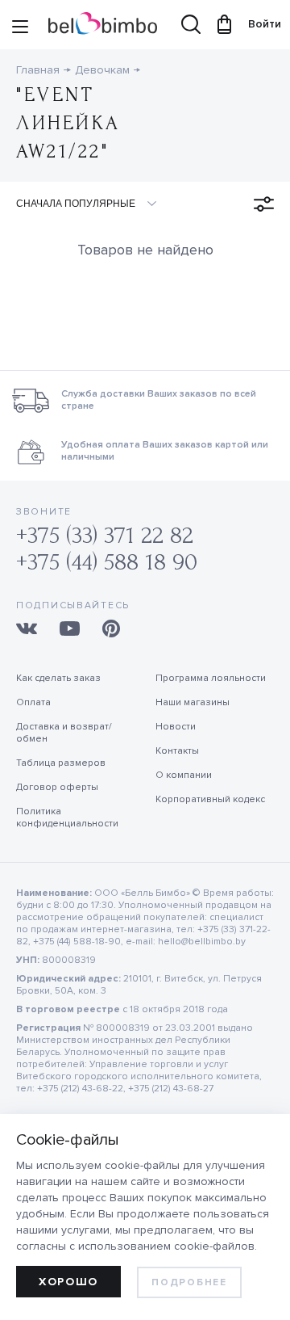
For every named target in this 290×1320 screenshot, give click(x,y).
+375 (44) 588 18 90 (106, 562)
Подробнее (188, 1282)
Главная (38, 70)
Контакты (177, 751)
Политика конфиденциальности (67, 817)
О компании (183, 775)
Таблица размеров (61, 763)
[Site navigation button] (20, 28)
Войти (257, 24)
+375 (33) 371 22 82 (104, 535)
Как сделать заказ (58, 678)
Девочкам (102, 70)
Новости (175, 727)
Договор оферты (57, 787)
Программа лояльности (210, 678)
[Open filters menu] (264, 204)
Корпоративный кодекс (210, 799)
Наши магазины (192, 702)
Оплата (33, 702)
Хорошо (68, 1281)
